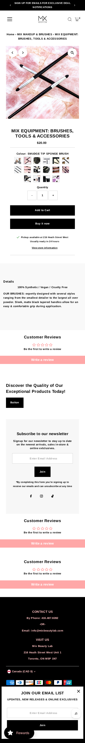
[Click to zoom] (72, 52)
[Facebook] (31, 496)
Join (42, 471)
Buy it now (42, 223)
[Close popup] (78, 691)
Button (14, 402)
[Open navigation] (9, 19)
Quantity (42, 187)
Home (10, 34)
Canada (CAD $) (22, 671)
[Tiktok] (52, 496)
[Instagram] (41, 496)
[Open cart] (77, 19)
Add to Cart (42, 210)
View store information (45, 248)
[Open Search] (70, 19)
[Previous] (10, 5)
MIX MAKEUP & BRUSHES (34, 34)
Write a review (42, 360)
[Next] (74, 5)
